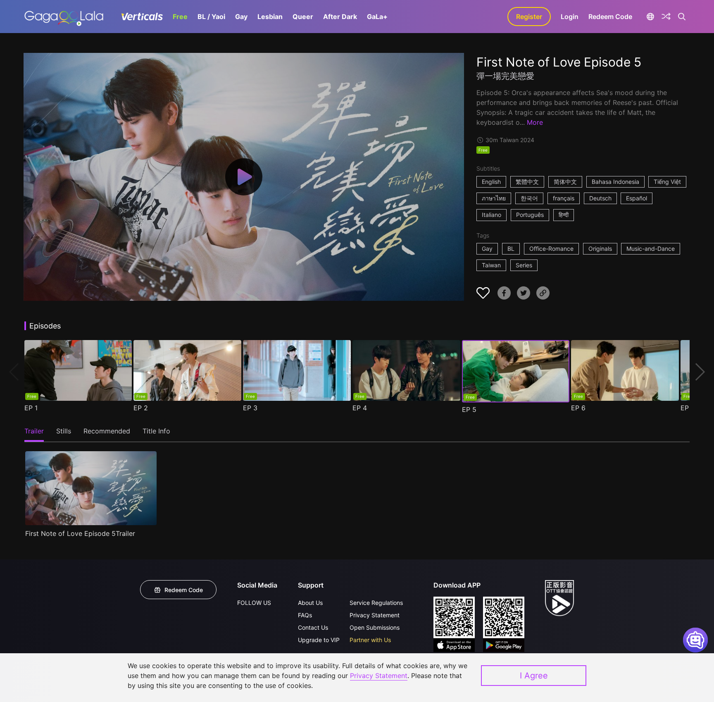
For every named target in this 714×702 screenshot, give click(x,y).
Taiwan (491, 265)
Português (530, 214)
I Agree (534, 676)
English (491, 181)
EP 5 (469, 409)
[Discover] (666, 16)
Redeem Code (610, 16)
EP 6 (578, 408)
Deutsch (600, 198)
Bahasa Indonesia (615, 181)
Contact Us (313, 627)
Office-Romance (551, 248)
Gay (241, 16)
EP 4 (359, 408)
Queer (303, 16)
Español (636, 198)
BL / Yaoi (211, 16)
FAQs (305, 615)
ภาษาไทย (494, 198)
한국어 (529, 198)
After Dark (340, 16)
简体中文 (565, 181)
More (535, 122)
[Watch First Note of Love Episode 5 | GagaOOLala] (63, 16)
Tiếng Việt (667, 181)
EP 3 (250, 408)
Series (524, 265)
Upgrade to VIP (319, 639)
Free (180, 16)
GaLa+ (377, 16)
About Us (310, 602)
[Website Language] (650, 17)
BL (510, 248)
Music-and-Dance (650, 248)
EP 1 (31, 408)
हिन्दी (564, 214)
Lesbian (270, 16)
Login (569, 16)
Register (529, 16)
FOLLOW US (254, 602)
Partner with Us (370, 639)
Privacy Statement (375, 615)
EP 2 (140, 408)
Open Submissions (375, 627)
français (563, 198)
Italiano (491, 214)
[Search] (682, 17)
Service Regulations (376, 602)
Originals (600, 248)
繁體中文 (527, 181)
